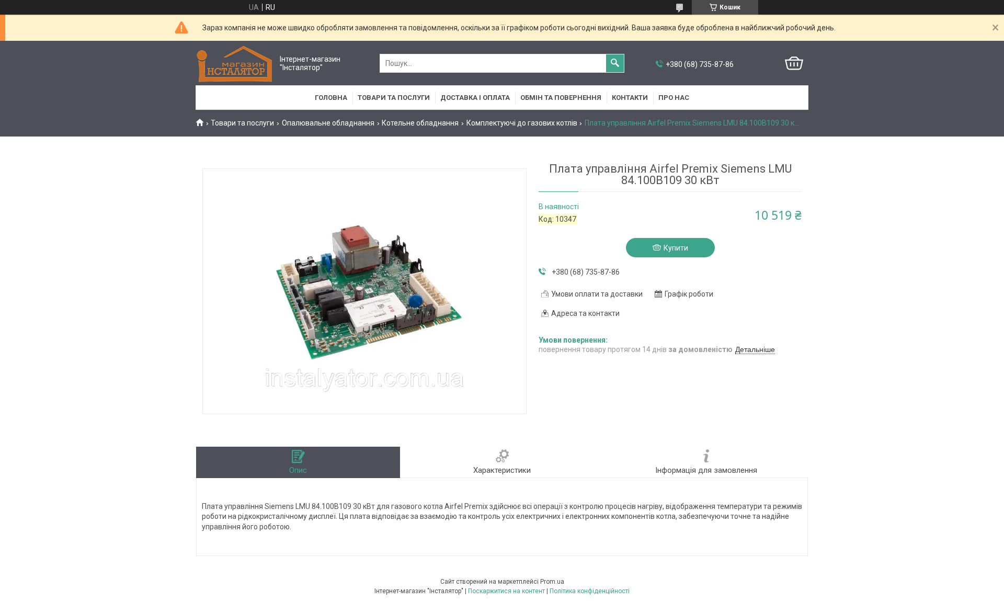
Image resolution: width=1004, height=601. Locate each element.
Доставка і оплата (475, 97)
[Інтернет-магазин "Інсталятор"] (235, 63)
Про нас (673, 97)
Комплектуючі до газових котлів (521, 123)
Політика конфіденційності (590, 591)
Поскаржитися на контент (506, 591)
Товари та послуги (394, 97)
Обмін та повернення (560, 97)
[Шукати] (615, 63)
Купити (676, 248)
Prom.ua (552, 581)
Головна (331, 97)
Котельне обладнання (420, 123)
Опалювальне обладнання (328, 123)
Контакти (630, 97)
